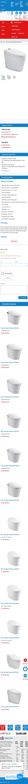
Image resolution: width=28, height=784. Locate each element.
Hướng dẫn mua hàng (23, 751)
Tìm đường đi (18, 755)
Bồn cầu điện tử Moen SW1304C (10, 638)
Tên (2, 262)
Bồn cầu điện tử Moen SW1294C (10, 397)
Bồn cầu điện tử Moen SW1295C (10, 362)
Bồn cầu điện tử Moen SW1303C (10, 569)
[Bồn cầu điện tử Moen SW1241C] (3, 77)
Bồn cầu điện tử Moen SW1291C (10, 431)
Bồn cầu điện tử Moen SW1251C (10, 706)
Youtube (3, 9)
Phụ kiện (14, 33)
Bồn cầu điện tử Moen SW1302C (10, 603)
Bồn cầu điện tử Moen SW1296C (10, 328)
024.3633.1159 (7, 132)
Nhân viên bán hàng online (21, 4)
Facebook (3, 1)
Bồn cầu (8, 41)
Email (16, 262)
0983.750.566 (25, 679)
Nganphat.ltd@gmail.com (6, 753)
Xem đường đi (5, 171)
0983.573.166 (14, 134)
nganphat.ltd (25, 663)
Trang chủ (11, 22)
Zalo (2, 5)
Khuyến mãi (15, 37)
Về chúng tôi (17, 747)
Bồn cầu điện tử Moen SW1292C (10, 466)
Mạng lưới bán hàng (12, 4)
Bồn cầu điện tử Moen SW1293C (10, 500)
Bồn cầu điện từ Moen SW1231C (10, 672)
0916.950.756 (6, 134)
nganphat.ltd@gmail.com (9, 137)
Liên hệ (17, 751)
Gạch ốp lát (21, 33)
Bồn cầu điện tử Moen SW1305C (10, 534)
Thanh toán (16, 4)
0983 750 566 (6, 145)
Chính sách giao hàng (22, 756)
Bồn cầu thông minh (16, 41)
